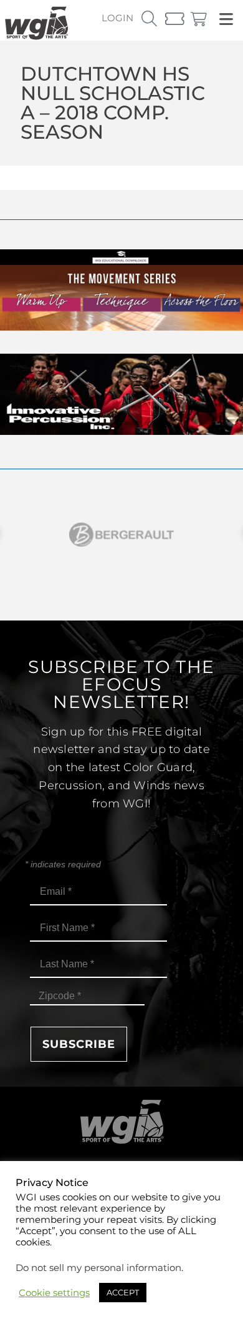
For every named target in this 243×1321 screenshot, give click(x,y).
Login (117, 18)
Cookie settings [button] (54, 1293)
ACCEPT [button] (123, 1292)
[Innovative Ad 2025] (121, 431)
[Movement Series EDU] (121, 327)
